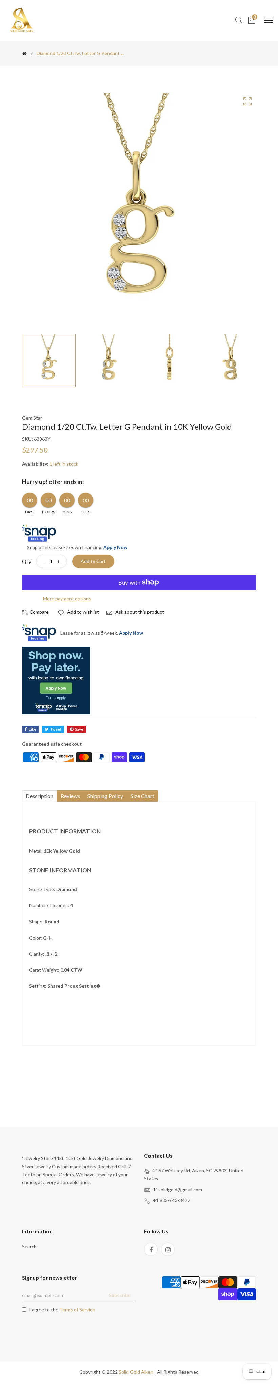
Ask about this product (139, 612)
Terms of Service (77, 1309)
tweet (55, 729)
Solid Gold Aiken (136, 1372)
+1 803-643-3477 (171, 1200)
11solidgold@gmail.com (177, 1189)
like (32, 729)
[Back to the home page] (24, 53)
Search (29, 1246)
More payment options (67, 598)
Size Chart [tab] (142, 796)
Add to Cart (93, 561)
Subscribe (120, 1295)
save (79, 729)
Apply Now (115, 547)
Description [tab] (39, 796)
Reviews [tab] (70, 796)
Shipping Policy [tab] (105, 796)
